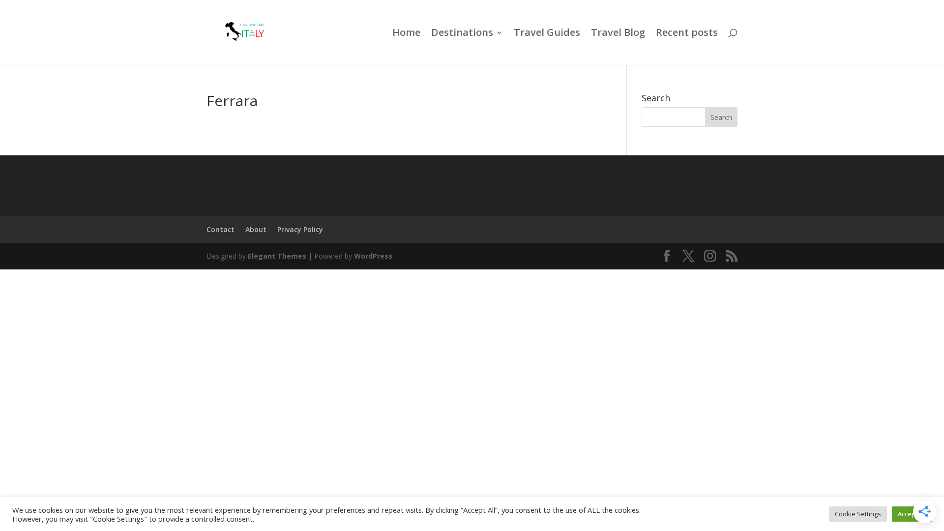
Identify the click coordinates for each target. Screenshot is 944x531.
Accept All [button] (912, 513)
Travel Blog (618, 34)
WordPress (373, 256)
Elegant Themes (277, 256)
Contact (220, 229)
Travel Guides (547, 34)
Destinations (462, 34)
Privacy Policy (300, 229)
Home (406, 34)
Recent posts (687, 34)
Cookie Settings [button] (858, 513)
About (255, 229)
